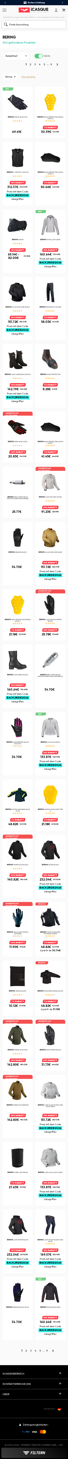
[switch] (39, 56)
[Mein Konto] (56, 10)
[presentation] (5, 2)
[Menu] (4, 10)
